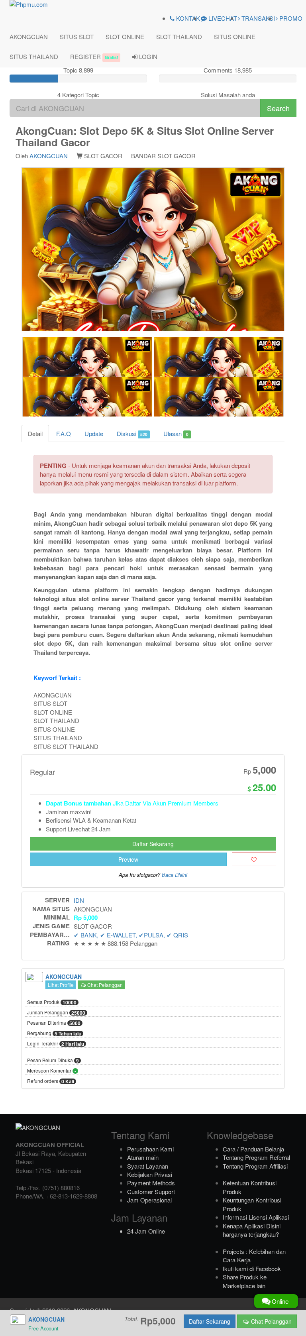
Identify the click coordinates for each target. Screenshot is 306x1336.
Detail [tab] (35, 433)
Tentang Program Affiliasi (255, 1166)
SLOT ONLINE (125, 36)
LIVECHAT (222, 18)
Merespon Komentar (51, 1071)
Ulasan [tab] (175, 433)
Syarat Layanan (147, 1166)
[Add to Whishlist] (254, 859)
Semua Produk (51, 1002)
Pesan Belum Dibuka (53, 1061)
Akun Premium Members (185, 803)
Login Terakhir (55, 1044)
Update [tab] (93, 433)
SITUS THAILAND (34, 56)
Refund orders (50, 1081)
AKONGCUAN (29, 36)
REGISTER (94, 56)
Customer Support (151, 1191)
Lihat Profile (61, 984)
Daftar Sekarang (153, 844)
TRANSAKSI (257, 18)
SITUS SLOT (77, 36)
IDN (79, 900)
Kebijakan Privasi (149, 1174)
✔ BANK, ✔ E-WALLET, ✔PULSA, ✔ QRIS (131, 935)
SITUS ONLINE (234, 36)
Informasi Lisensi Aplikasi (256, 1217)
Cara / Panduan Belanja (253, 1149)
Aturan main (143, 1157)
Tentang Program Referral (256, 1157)
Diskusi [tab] (132, 433)
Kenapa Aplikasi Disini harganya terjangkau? (251, 1230)
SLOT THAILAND (179, 36)
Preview (128, 859)
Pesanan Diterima (53, 1023)
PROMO (290, 18)
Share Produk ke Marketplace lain (245, 1281)
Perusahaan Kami (150, 1149)
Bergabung (54, 1033)
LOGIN (147, 56)
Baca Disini (174, 874)
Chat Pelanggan (104, 984)
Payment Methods (151, 1183)
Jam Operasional (149, 1200)
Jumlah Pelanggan (56, 1013)
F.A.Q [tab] (63, 433)
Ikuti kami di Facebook (252, 1268)
